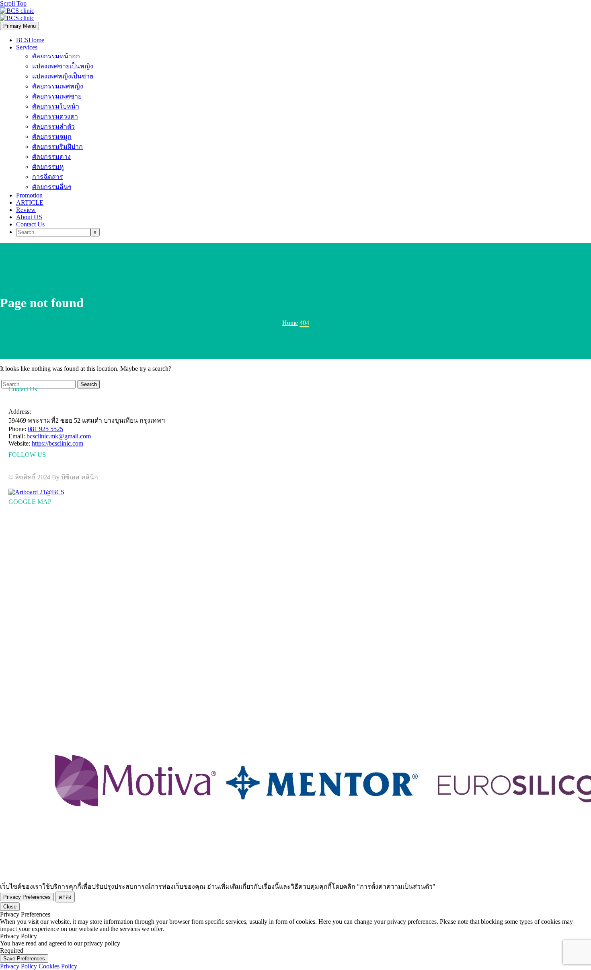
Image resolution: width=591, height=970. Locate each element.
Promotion (29, 195)
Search (88, 384)
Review (26, 209)
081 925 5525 (45, 428)
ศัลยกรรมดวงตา (55, 116)
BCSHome (30, 40)
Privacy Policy (18, 966)
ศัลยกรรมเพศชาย (57, 96)
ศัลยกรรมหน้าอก (56, 56)
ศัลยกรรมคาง (51, 156)
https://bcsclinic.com (57, 443)
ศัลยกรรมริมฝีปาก (57, 146)
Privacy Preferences (27, 897)
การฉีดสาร (47, 176)
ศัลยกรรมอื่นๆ (52, 186)
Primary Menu (19, 26)
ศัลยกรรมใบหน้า (55, 106)
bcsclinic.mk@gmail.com (59, 436)
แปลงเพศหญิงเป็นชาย (62, 76)
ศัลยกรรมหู (48, 166)
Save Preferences (24, 959)
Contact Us (30, 224)
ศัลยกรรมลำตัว (53, 126)
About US (29, 217)
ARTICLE (29, 202)
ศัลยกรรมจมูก (52, 136)
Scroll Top (13, 3)
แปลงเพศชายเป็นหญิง (62, 66)
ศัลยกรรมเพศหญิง (57, 86)
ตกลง (65, 897)
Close (9, 907)
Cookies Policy (58, 966)
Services (26, 47)
